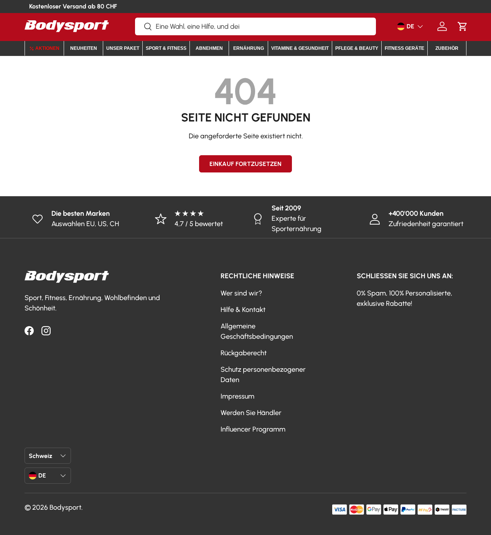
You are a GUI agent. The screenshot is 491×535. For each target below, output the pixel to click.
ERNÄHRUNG (248, 48)
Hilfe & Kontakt (243, 309)
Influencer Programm (253, 429)
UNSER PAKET (122, 48)
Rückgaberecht (244, 353)
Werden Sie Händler (251, 413)
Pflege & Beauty (356, 48)
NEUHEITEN (83, 48)
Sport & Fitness (166, 48)
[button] (462, 26)
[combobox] (255, 26)
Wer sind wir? (241, 293)
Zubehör (446, 48)
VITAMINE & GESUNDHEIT (300, 48)
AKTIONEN (47, 48)
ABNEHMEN (209, 48)
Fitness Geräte (404, 48)
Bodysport (65, 507)
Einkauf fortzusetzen (245, 163)
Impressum (237, 396)
